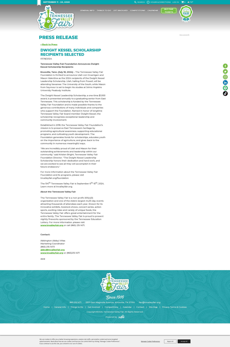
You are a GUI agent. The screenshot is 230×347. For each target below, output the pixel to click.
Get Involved (120, 10)
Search (135, 2)
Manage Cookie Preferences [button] (150, 341)
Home (46, 307)
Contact (140, 307)
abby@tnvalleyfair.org (52, 250)
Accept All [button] (184, 341)
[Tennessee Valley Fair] (55, 18)
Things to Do (104, 10)
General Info (87, 10)
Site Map (153, 307)
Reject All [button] (170, 341)
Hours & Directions (160, 2)
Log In (175, 2)
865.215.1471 (75, 302)
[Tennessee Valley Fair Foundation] (186, 13)
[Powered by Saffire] (121, 317)
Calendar (153, 10)
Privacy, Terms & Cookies (174, 307)
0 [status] (184, 2)
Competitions (137, 10)
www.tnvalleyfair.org (52, 225)
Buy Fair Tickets (168, 10)
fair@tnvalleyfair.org (149, 302)
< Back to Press (48, 44)
